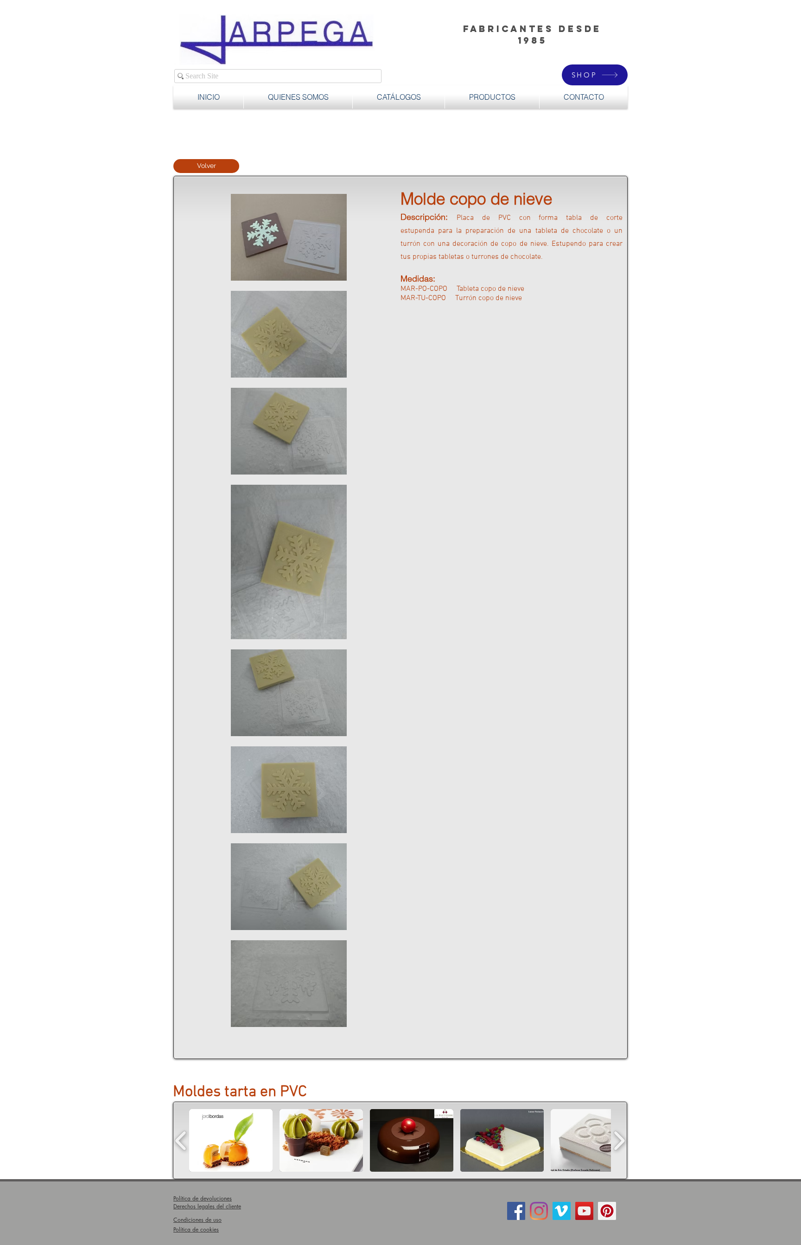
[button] (492, 97)
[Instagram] (539, 1211)
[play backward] (181, 1140)
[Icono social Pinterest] (607, 1211)
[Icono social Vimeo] (562, 1211)
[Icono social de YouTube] (584, 1211)
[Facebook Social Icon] (516, 1211)
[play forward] (619, 1140)
